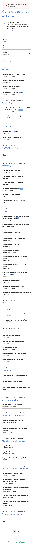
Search (5, 39)
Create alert (10, 31)
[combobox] (3, 48)
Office (5, 52)
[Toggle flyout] (29, 47)
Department (6, 46)
